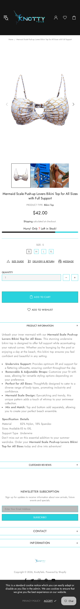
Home (11, 39)
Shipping (28, 221)
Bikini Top (49, 204)
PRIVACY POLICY (31, 601)
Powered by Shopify (56, 572)
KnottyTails (29, 17)
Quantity (7, 272)
